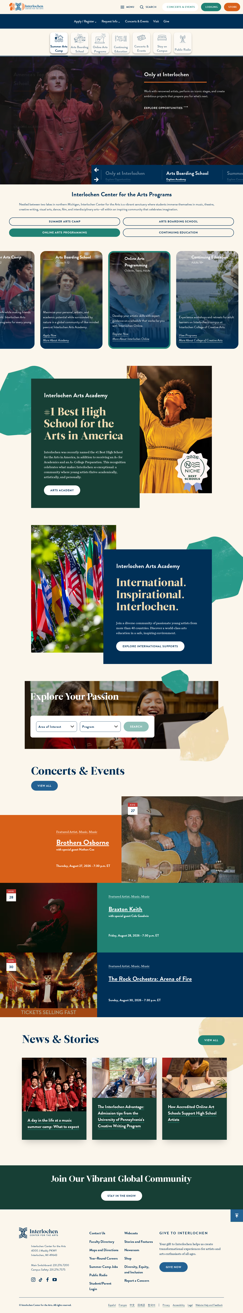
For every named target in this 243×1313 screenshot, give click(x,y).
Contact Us (97, 1233)
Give (166, 21)
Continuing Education (178, 232)
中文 (132, 1305)
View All (44, 786)
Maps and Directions (103, 1250)
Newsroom (131, 1250)
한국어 (151, 1305)
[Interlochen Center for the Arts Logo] (26, 6)
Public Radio (98, 1275)
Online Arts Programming (64, 232)
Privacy (166, 1305)
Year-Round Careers (103, 1258)
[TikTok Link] (40, 1279)
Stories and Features (138, 1241)
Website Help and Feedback (209, 1305)
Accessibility (179, 1305)
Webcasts (131, 1233)
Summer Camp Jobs (103, 1266)
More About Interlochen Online (154, 340)
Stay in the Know (121, 1196)
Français (123, 1305)
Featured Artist (66, 832)
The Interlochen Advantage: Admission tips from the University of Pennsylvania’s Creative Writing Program (121, 1116)
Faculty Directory (101, 1241)
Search (136, 727)
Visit (156, 21)
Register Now (144, 335)
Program (88, 726)
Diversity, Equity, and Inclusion (136, 1269)
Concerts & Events (137, 21)
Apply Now (7, 335)
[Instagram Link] (33, 1279)
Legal (190, 1305)
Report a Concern (136, 1280)
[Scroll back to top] (237, 1215)
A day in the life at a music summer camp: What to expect (53, 1123)
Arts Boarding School (178, 221)
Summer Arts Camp (64, 221)
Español (112, 1305)
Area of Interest (49, 726)
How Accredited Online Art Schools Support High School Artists (192, 1113)
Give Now (173, 1267)
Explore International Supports (150, 646)
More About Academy (82, 339)
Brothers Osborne (82, 842)
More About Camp (11, 340)
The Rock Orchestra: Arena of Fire (150, 978)
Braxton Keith (125, 909)
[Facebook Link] (47, 1279)
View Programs (213, 335)
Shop (127, 1258)
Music (83, 832)
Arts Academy (62, 490)
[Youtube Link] (54, 1279)
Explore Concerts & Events (37, 122)
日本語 (141, 1305)
